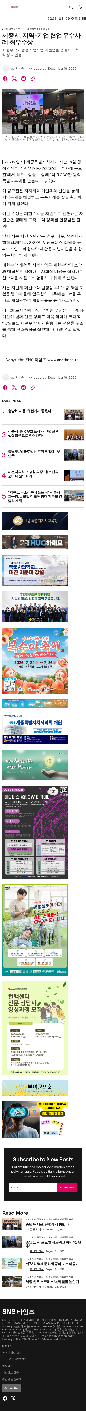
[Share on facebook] (6, 78)
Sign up (6, 1345)
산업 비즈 (8, 29)
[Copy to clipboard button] (32, 78)
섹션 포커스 (19, 29)
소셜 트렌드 (30, 29)
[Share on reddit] (23, 78)
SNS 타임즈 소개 (12, 1352)
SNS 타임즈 (33, 1339)
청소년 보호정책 (11, 1379)
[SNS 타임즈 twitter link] (12, 1398)
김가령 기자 (23, 68)
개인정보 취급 (10, 1372)
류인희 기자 (37, 1229)
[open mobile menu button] (5, 7)
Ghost (64, 1339)
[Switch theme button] (80, 7)
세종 (48, 29)
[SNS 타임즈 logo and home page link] (15, 7)
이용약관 (7, 1365)
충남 (71, 1219)
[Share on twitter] (14, 78)
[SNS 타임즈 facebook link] (5, 1398)
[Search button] (71, 7)
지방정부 (41, 29)
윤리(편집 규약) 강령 (14, 1359)
